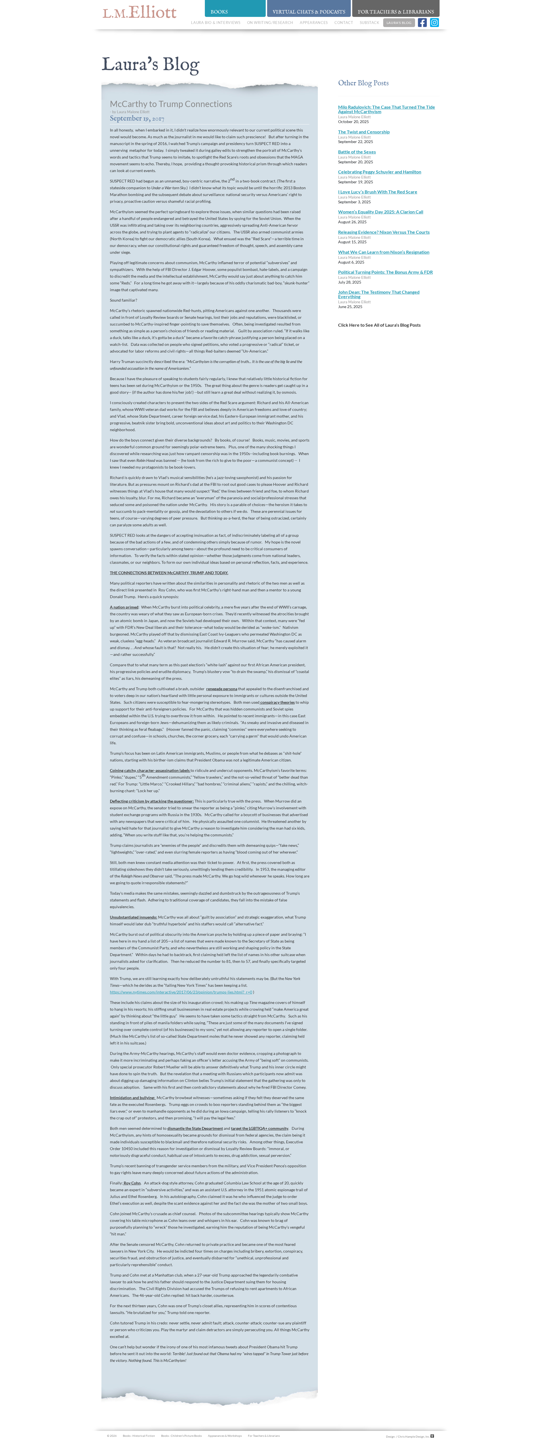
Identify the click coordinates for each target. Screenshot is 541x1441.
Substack (370, 22)
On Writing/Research (270, 22)
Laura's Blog (399, 23)
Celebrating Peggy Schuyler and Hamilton (379, 171)
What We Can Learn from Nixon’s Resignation (383, 252)
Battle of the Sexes (357, 151)
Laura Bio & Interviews (215, 22)
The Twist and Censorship (364, 131)
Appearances (314, 22)
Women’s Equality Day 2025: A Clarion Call (380, 211)
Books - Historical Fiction (139, 1435)
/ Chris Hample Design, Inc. (413, 1436)
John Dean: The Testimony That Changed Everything (379, 294)
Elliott (140, 13)
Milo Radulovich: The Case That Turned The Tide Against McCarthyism (386, 109)
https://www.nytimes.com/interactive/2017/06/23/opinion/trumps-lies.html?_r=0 (181, 992)
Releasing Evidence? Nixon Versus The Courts (384, 232)
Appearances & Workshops (225, 1435)
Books (219, 12)
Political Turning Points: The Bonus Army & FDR (385, 272)
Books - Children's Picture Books (181, 1435)
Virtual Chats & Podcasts (309, 12)
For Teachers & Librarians (396, 12)
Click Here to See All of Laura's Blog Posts (379, 325)
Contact (343, 22)
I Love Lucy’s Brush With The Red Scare (377, 191)
